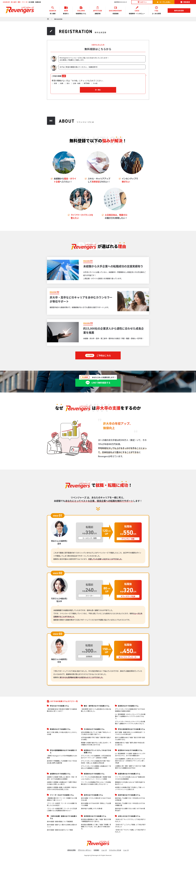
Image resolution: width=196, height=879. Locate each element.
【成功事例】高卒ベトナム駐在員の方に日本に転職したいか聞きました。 (96, 710)
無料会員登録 (179, 10)
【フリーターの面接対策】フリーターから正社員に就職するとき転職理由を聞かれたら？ (62, 809)
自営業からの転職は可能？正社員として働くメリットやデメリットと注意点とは (130, 788)
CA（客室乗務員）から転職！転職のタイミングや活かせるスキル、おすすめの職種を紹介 (130, 754)
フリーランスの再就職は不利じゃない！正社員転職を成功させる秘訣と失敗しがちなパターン (96, 783)
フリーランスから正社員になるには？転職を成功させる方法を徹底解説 (130, 778)
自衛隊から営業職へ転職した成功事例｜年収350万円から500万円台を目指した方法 (62, 788)
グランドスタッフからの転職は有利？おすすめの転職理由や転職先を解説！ (130, 710)
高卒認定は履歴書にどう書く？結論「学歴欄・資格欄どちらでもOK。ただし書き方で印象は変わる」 (96, 827)
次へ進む (98, 90)
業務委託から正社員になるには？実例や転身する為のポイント (130, 783)
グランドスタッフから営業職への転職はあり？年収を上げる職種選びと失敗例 (96, 767)
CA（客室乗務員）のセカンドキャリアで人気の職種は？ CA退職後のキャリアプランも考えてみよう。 (130, 716)
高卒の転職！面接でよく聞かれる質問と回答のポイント (62, 826)
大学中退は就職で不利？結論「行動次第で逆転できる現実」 (96, 738)
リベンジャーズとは (115, 850)
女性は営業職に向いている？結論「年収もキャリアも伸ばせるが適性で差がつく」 (96, 733)
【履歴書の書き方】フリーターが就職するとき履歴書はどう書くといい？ (62, 799)
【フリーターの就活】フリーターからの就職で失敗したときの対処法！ (62, 804)
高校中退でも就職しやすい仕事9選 (91, 808)
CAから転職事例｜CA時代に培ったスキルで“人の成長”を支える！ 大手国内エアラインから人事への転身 (130, 761)
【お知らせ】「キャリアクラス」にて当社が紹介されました (130, 820)
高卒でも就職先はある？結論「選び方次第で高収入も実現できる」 (130, 738)
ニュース (104, 850)
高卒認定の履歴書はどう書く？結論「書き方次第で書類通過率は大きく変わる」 (96, 820)
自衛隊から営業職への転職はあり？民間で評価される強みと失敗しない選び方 (62, 783)
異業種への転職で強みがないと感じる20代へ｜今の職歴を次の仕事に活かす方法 (96, 744)
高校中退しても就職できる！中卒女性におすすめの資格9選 (130, 799)
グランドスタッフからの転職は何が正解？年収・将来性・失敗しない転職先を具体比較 (96, 762)
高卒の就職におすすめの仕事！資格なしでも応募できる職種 (96, 804)
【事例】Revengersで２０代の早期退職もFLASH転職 (62, 757)
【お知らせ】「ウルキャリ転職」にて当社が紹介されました (130, 831)
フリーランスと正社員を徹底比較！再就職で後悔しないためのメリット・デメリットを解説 (96, 778)
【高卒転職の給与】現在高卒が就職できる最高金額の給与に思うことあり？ (62, 710)
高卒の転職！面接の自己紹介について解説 (60, 830)
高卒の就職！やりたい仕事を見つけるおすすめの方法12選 (96, 799)
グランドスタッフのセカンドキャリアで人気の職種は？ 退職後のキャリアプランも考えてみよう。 (130, 722)
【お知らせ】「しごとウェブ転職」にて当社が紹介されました (130, 826)
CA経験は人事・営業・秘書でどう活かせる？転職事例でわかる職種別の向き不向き (130, 767)
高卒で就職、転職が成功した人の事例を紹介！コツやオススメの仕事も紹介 (130, 733)
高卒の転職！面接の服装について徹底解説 (60, 821)
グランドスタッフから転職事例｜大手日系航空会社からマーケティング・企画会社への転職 (96, 757)
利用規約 (96, 850)
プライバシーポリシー (84, 850)
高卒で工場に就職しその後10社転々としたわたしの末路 (62, 733)
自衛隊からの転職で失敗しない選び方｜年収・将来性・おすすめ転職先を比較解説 (62, 778)
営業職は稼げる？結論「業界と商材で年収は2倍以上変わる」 (129, 744)
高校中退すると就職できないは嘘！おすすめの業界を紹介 (130, 809)
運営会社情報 (71, 850)
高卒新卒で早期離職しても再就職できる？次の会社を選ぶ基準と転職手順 (62, 762)
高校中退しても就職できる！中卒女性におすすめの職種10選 (130, 804)
